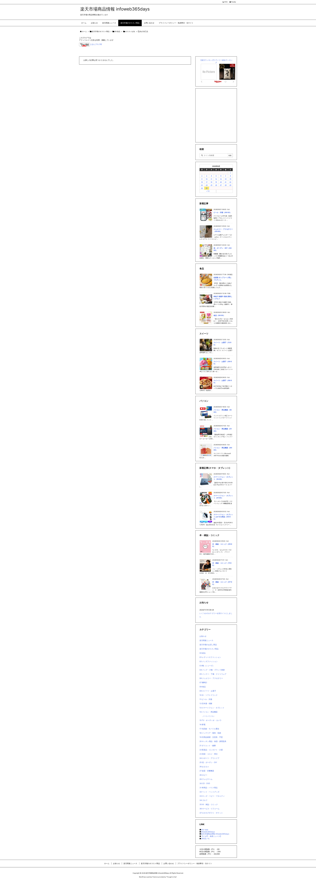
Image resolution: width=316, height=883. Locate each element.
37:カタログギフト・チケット (211, 813)
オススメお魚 (130, 31)
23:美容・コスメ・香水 (208, 754)
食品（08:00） (219, 315)
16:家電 (202, 724)
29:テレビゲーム (205, 779)
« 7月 (208, 191)
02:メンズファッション (208, 661)
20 (221, 182)
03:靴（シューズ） (206, 666)
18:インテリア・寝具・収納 (210, 733)
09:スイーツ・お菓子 (207, 691)
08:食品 (117, 31)
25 (211, 185)
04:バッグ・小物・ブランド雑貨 (212, 670)
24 (207, 185)
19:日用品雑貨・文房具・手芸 (211, 737)
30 (202, 188)
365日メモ (205, 838)
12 (216, 179)
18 (211, 182)
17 (206, 182)
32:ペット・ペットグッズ (209, 792)
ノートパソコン (208, 716)
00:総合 (202, 653)
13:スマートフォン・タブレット (211, 708)
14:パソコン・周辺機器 (208, 712)
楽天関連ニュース (206, 640)
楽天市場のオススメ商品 (100, 31)
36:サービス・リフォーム (209, 809)
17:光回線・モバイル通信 (209, 729)
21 (225, 182)
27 (221, 185)
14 (226, 179)
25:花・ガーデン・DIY (208, 762)
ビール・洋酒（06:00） (222, 212)
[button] (83, 51)
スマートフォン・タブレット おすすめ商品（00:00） (223, 516)
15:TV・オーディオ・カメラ (210, 720)
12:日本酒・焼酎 (205, 703)
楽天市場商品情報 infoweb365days (215, 834)
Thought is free (171, 877)
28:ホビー (203, 775)
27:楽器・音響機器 (206, 771)
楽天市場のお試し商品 (208, 645)
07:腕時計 (203, 682)
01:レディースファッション (210, 657)
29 (230, 185)
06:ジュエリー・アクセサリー (211, 678)
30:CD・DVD (204, 783)
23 (202, 185)
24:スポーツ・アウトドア (209, 758)
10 (206, 179)
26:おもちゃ (204, 766)
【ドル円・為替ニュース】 (211, 836)
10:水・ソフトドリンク (208, 695)
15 (230, 179)
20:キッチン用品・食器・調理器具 (212, 741)
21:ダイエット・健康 (207, 745)
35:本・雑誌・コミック (208, 804)
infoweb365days (208, 832)
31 (206, 188)
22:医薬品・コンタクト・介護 (211, 750)
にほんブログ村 (96, 44)
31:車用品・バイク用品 (208, 788)
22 (230, 182)
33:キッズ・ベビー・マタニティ (212, 796)
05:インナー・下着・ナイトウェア (212, 674)
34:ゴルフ (203, 800)
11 (211, 179)
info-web (204, 830)
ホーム (84, 31)
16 (202, 182)
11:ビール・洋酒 (205, 699)
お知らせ (202, 636)
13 (221, 179)
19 (216, 182)
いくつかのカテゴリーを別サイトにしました (215, 615)
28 (226, 185)
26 (216, 185)
